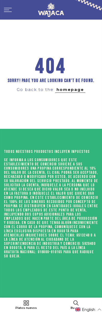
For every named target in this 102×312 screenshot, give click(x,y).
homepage (70, 89)
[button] (88, 309)
